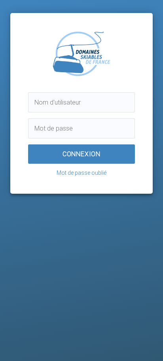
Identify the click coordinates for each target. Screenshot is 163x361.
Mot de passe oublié (81, 173)
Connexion (81, 154)
